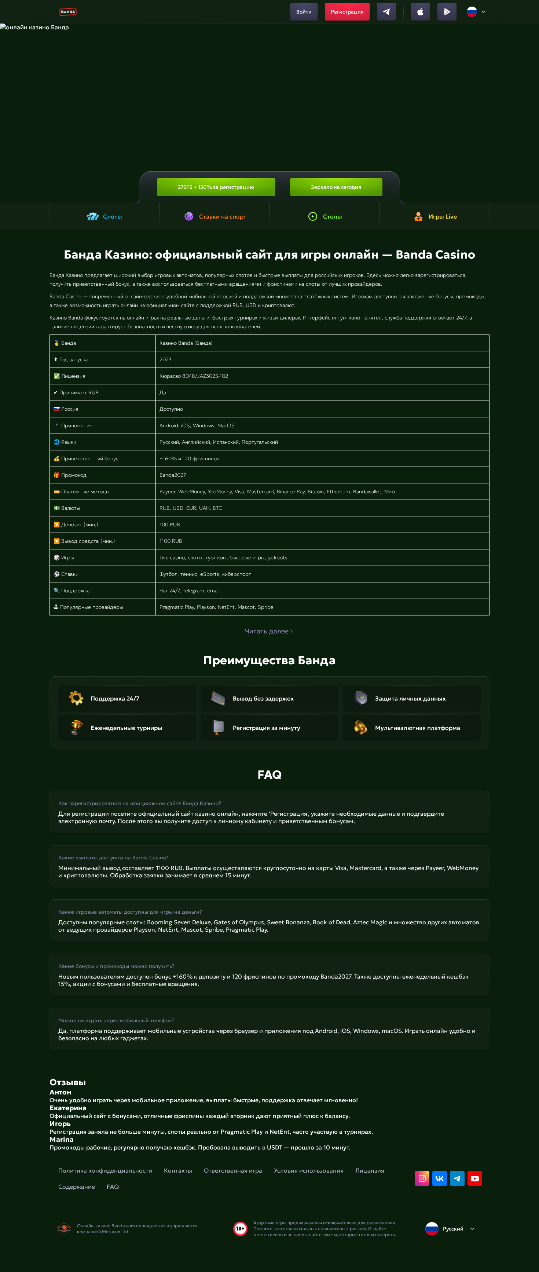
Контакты (178, 1170)
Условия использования (309, 1170)
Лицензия (369, 1170)
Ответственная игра (233, 1170)
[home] (68, 12)
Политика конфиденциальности (105, 1170)
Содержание (76, 1186)
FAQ (113, 1186)
